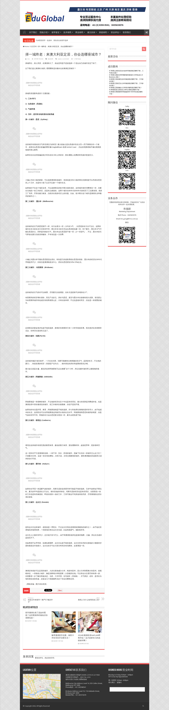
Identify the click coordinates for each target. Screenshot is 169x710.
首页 (24, 32)
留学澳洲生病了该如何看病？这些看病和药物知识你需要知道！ (36, 615)
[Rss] (143, 705)
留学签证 (56, 32)
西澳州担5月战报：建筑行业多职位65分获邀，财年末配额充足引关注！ (61, 40)
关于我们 (33, 32)
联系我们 (127, 32)
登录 (52, 658)
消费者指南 (83, 679)
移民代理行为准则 (72, 679)
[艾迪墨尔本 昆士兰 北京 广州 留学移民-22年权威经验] (84, 14)
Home (26, 46)
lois (28, 59)
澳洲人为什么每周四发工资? (89, 599)
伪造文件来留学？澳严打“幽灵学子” (40, 600)
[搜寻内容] (144, 49)
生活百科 (33, 46)
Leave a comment (63, 59)
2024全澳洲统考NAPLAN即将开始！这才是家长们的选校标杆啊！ (89, 638)
